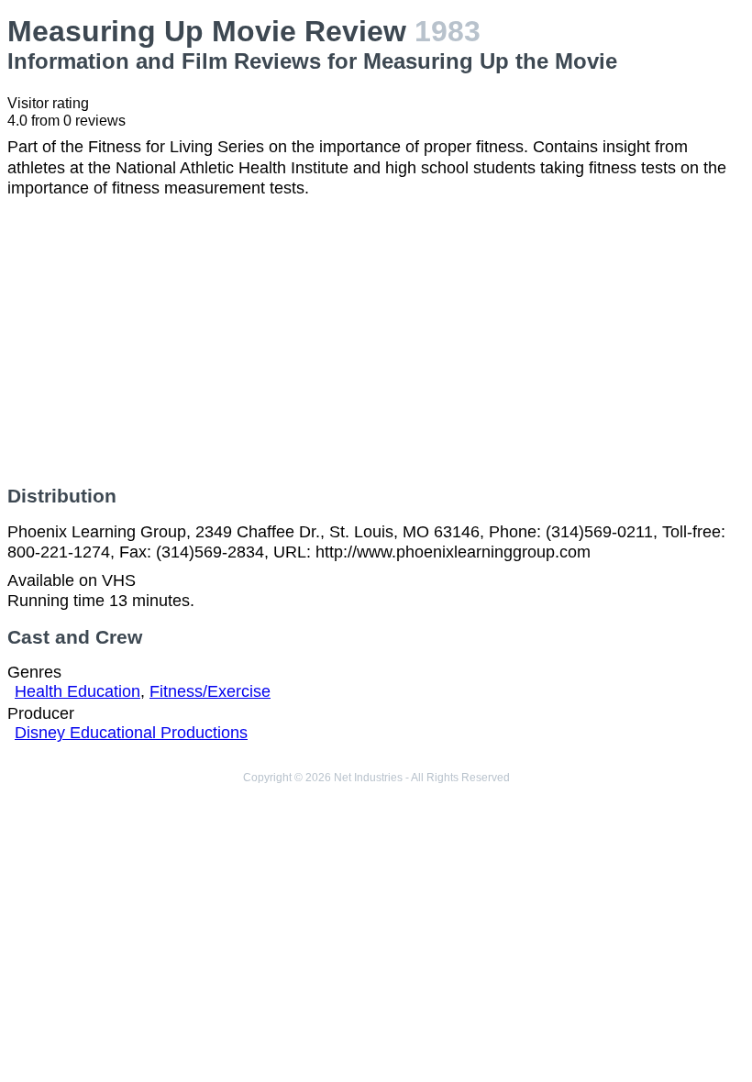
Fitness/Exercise (210, 691)
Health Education (77, 691)
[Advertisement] (376, 342)
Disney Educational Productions (131, 732)
